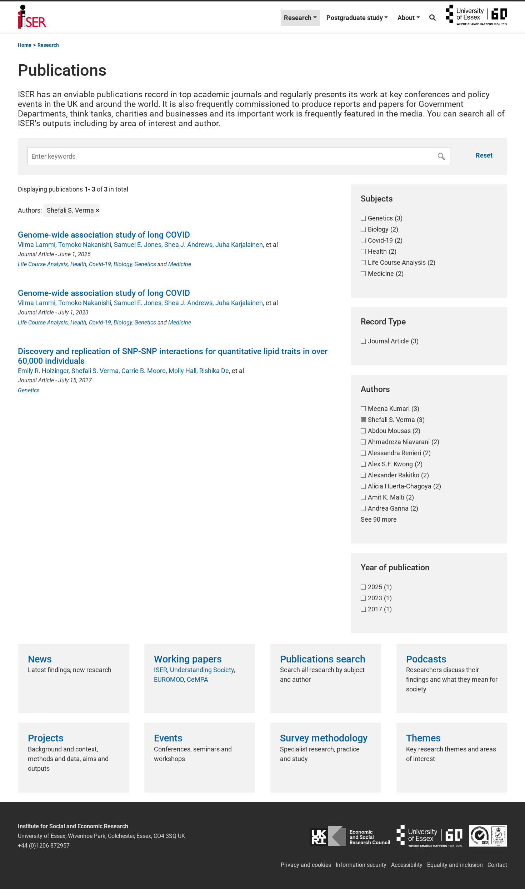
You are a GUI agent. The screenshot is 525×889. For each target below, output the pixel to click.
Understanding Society (202, 670)
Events (168, 738)
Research (297, 17)
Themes (423, 738)
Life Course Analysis (43, 264)
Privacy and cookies (306, 864)
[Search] (432, 17)
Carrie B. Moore (143, 370)
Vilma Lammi (36, 244)
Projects (46, 738)
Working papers (188, 659)
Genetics (145, 264)
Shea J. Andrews (188, 244)
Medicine (179, 264)
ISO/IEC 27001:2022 (488, 836)
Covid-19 (100, 264)
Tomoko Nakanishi (84, 244)
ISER (160, 670)
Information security (361, 864)
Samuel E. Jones (137, 244)
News (40, 659)
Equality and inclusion (455, 864)
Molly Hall (182, 370)
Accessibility (406, 864)
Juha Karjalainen (239, 244)
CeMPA (197, 679)
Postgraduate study (354, 17)
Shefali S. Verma (95, 370)
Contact (497, 864)
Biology (123, 264)
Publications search (322, 659)
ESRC (350, 836)
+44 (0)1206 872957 (44, 845)
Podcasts (426, 659)
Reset (484, 155)
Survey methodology (324, 738)
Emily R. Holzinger (43, 370)
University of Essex (476, 17)
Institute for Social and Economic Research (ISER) (32, 17)
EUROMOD (169, 679)
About (406, 17)
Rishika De (214, 370)
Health (78, 264)
